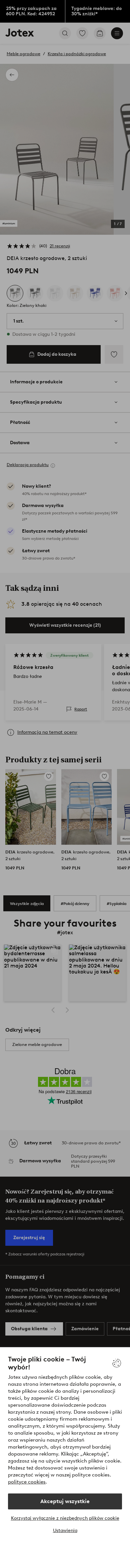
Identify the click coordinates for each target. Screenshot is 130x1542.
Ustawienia (65, 1530)
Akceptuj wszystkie (65, 1501)
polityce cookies (27, 1482)
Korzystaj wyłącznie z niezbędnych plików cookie (65, 1518)
